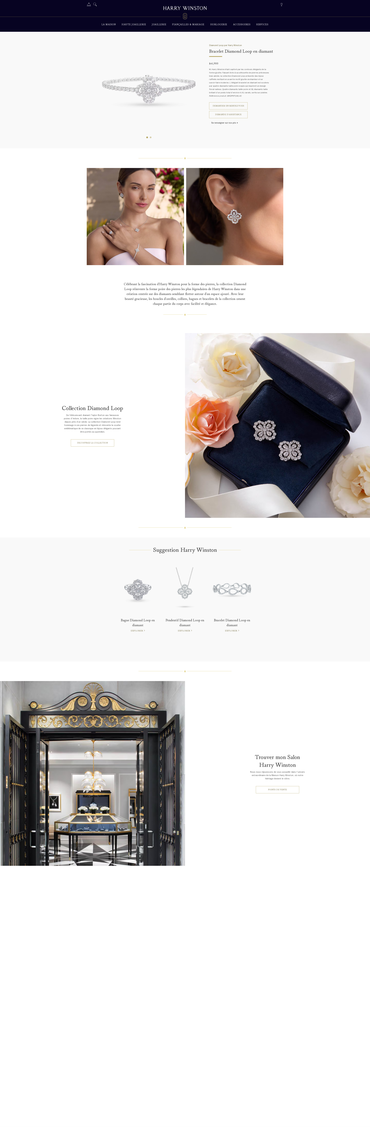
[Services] (89, 5)
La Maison (109, 24)
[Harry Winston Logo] (185, 16)
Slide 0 (147, 137)
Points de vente (277, 789)
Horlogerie (218, 24)
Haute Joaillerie (134, 24)
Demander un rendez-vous (228, 106)
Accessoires (242, 24)
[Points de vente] (281, 4)
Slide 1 (150, 137)
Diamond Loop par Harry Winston (225, 45)
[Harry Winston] (185, 8)
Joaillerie (159, 24)
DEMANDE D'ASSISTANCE (228, 114)
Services (262, 24)
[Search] (95, 5)
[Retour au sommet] (365, 1122)
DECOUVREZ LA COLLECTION (92, 443)
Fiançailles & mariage (188, 24)
